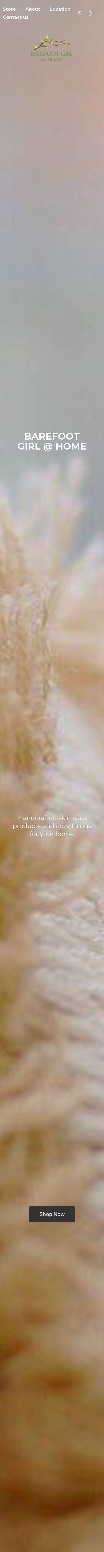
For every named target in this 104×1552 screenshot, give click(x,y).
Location (60, 9)
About (33, 9)
